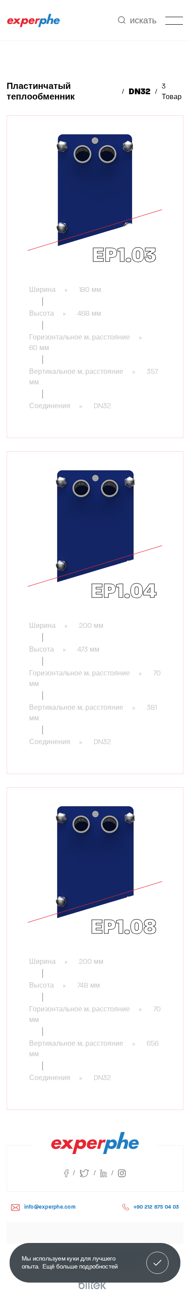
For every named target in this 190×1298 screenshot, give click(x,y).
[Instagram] (121, 1173)
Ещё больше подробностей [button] (80, 1266)
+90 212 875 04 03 (156, 1207)
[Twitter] (90, 1173)
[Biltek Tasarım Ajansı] (92, 1284)
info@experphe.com (50, 1207)
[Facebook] (72, 1173)
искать (143, 20)
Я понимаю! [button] (157, 1261)
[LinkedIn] (109, 1173)
